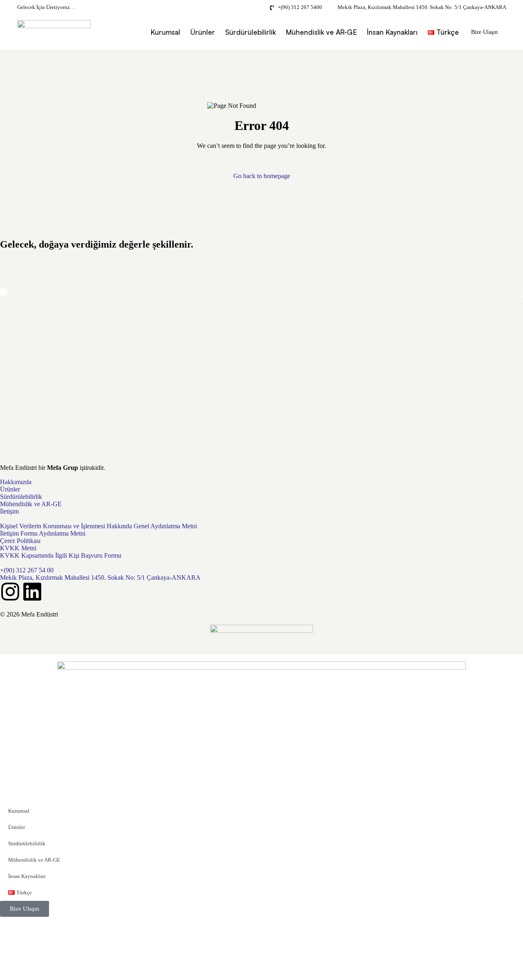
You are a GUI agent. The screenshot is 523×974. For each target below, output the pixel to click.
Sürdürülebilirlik (250, 32)
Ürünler (202, 32)
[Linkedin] (32, 591)
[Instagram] (10, 591)
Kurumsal (165, 32)
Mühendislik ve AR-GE (321, 32)
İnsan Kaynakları (392, 32)
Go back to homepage (261, 175)
